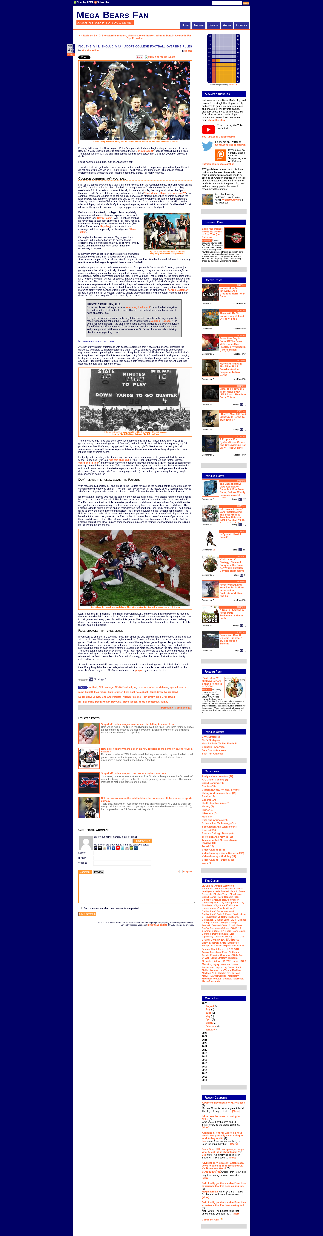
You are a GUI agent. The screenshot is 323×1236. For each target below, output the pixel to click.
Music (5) (207, 816)
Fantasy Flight (209, 949)
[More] (235, 1111)
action (218, 885)
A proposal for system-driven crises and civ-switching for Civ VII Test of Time (233, 443)
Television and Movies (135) (218, 836)
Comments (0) (183, 707)
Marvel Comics (218, 976)
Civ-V (233, 920)
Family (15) (208, 796)
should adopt (145, 150)
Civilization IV (209, 908)
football (93, 687)
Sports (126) (209, 830)
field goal (129, 692)
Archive (199, 25)
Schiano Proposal (160, 321)
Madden (236, 970)
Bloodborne (236, 894)
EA (222, 939)
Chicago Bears (220, 899)
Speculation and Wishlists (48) (219, 826)
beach (233, 891)
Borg (220, 897)
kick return (100, 692)
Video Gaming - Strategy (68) (218, 859)
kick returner (115, 692)
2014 (204, 1070)
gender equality (210, 955)
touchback (142, 692)
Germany (225, 955)
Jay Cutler (228, 967)
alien (217, 888)
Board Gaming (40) (213, 783)
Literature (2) (209, 813)
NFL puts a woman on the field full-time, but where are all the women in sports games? (146, 799)
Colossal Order (220, 925)
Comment (85, 872)
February (211, 1026)
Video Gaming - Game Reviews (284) (223, 853)
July (208, 1009)
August (210, 1006)
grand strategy (218, 958)
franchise (215, 952)
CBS (236, 897)
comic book (235, 925)
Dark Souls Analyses (214, 750)
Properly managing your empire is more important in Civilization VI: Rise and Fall (232, 590)
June (208, 1012)
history (216, 961)
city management (229, 902)
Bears (242, 891)
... (238, 261)
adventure (207, 888)
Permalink (167, 707)
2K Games (207, 886)
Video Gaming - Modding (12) (219, 856)
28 (214, 550)
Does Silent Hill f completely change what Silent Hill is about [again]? (223, 1150)
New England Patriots (108, 696)
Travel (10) (208, 846)
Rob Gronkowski (166, 696)
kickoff (89, 692)
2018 (204, 1056)
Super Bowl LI (86, 696)
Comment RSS (211, 1219)
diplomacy (207, 936)
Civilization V (226, 908)
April (208, 1019)
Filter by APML (85, 2)
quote (189, 871)
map (238, 973)
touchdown (156, 692)
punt (81, 692)
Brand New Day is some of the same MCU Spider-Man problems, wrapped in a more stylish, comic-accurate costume (224, 345)
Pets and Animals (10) (214, 820)
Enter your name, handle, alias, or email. (116, 836)
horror (226, 960)
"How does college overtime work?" (165, 193)
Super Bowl (171, 692)
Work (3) (206, 863)
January (210, 1029)
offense (153, 687)
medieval (227, 978)
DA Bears (226, 931)
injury (216, 964)
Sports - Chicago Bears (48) (217, 833)
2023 (204, 1039)
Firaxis (221, 949)
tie (134, 687)
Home (185, 25)
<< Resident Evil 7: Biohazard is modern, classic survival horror (116, 35)
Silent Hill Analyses (213, 747)
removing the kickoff (138, 307)
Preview (98, 872)
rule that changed (119, 460)
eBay (205, 943)
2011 (204, 1080)
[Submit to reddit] (156, 56)
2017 (204, 1059)
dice (232, 934)
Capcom (228, 897)
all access (227, 888)
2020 (204, 1049)
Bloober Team (220, 894)
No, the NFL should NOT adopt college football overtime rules (135, 46)
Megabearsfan (210, 1191)
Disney (229, 936)
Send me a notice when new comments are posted (111, 908)
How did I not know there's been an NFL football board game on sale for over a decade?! (146, 750)
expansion (216, 945)
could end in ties (88, 462)
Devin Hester (104, 218)
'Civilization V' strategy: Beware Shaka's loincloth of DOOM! (212, 682)
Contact (241, 25)
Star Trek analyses (212, 753)
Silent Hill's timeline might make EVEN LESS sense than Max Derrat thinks (233, 393)
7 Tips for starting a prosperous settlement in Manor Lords (232, 614)
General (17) (209, 799)
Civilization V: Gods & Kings (216, 914)
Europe (206, 945)
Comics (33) (209, 786)
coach (214, 922)
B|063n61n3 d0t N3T (157, 925)
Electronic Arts (217, 942)
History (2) (208, 806)
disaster (219, 936)
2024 (204, 1036)
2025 (204, 1033)
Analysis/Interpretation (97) (217, 776)
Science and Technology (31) (219, 823)
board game (209, 897)
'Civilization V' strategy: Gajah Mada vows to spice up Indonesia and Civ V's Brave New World (223, 1165)
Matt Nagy (233, 976)
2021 (204, 1046)
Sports (188, 50)
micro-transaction (211, 981)
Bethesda (207, 894)
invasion (225, 964)
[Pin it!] (139, 58)
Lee (204, 1141)
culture (216, 931)
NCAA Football (123, 687)
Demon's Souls (220, 934)
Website (82, 862)
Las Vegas (225, 970)
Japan (218, 967)
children (234, 900)
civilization (232, 905)
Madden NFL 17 (226, 973)
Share (171, 56)
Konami (214, 970)
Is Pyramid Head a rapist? (230, 535)
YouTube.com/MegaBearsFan (219, 136)
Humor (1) (207, 809)
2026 (210, 1016)
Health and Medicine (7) (215, 803)
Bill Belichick (86, 701)
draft (242, 936)
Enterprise (233, 943)
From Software (230, 952)
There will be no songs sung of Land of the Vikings (232, 316)
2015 (204, 1066)
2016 (204, 1063)
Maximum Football (211, 978)
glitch (234, 955)
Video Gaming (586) (213, 849)
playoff (139, 670)
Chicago (206, 900)
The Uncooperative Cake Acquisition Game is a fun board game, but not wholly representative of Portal (232, 490)
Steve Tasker (129, 701)
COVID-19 (235, 928)
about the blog (216, 120)
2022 (204, 1043)
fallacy (164, 701)
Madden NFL (209, 973)
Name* (82, 852)
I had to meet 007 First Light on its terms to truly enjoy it (233, 417)
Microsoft (238, 978)
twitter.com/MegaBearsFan (230, 144)
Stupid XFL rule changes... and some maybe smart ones (133, 773)
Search (213, 25)
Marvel (205, 976)
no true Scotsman (178, 289)
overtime (143, 687)
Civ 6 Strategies (211, 736)
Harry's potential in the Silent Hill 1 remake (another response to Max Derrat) (231, 369)
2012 (204, 1076)
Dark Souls (239, 931)
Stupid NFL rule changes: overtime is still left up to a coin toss (137, 724)
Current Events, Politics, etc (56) (220, 789)
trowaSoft (233, 85)
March (209, 1022)
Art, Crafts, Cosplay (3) (215, 779)
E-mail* (82, 857)
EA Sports (232, 939)
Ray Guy (105, 226)
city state (219, 905)
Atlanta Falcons (132, 696)
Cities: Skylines (210, 902)
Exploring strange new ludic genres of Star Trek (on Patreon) (212, 233)
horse (235, 961)
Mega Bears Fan (112, 15)
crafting (206, 931)
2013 (204, 1073)
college (109, 687)
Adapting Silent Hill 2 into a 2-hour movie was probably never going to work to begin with (222, 1135)
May (208, 1016)
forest (205, 952)
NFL (101, 687)
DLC (236, 936)
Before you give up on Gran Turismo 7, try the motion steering (231, 639)
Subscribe (103, 2)
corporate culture (219, 928)
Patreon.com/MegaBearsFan (218, 164)
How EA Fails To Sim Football (219, 743)
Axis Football (222, 891)
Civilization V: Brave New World (218, 911)
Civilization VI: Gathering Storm (222, 917)
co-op (205, 928)
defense (163, 687)
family (240, 945)
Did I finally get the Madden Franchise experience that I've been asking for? (224, 1184)
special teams (178, 687)
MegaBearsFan (90, 50)
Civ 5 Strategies (211, 740)
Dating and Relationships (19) (219, 793)
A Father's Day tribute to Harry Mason (223, 1102)
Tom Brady (148, 696)
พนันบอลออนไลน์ (211, 1171)
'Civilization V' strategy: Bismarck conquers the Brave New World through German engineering (232, 565)
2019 (204, 1053)
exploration (229, 945)
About (227, 25)
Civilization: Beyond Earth (215, 920)
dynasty (215, 940)
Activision (228, 886)
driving (206, 940)
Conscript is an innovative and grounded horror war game (232, 292)
